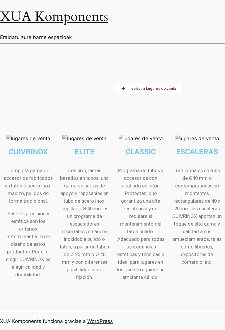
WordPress (100, 321)
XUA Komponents (54, 17)
